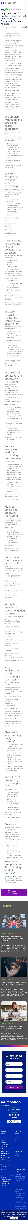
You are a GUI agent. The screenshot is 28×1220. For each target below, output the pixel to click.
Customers (3, 1137)
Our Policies (17, 1139)
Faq (1, 1139)
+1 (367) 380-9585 (15, 1110)
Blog (2, 1135)
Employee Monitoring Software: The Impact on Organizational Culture (20, 1199)
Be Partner (3, 1140)
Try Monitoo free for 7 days (13, 876)
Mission (16, 1135)
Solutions (17, 1155)
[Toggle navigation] (25, 3)
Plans (16, 1153)
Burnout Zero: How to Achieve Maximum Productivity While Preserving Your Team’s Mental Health (20, 1187)
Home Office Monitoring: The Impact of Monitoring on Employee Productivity (20, 1208)
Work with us (3, 1142)
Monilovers (17, 1140)
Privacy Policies (7, 1216)
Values (16, 1137)
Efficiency (10, 933)
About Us (3, 1133)
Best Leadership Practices (20, 1178)
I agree (14, 1218)
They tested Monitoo (15, 892)
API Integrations (4, 1144)
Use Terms (15, 1216)
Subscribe (14, 1087)
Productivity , (4, 933)
